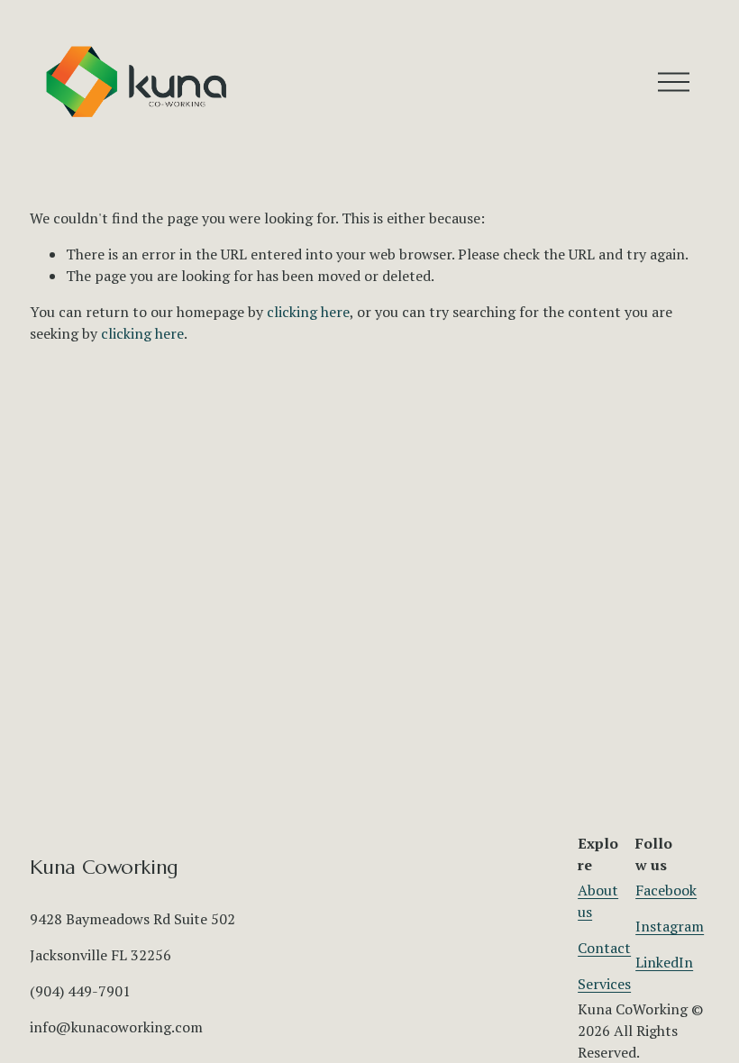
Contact (604, 948)
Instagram (669, 926)
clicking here (308, 312)
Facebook (666, 890)
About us (598, 901)
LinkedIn (664, 962)
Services (604, 984)
